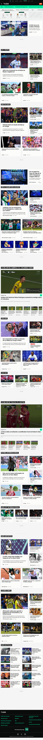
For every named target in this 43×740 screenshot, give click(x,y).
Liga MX (4, 78)
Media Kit (17, 718)
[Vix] (40, 4)
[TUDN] (6, 3)
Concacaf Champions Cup (33, 133)
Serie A (24, 100)
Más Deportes (33, 565)
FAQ (15, 720)
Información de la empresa (6, 720)
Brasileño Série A (33, 605)
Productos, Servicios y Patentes (35, 719)
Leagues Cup (32, 347)
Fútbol (3, 100)
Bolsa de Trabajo (4, 725)
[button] (21, 281)
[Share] (41, 295)
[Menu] (1, 4)
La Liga (4, 132)
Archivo (30, 722)
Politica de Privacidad (5, 716)
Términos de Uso (4, 718)
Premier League (33, 119)
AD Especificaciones (19, 716)
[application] (21, 281)
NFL (3, 564)
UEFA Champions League (7, 215)
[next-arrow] (42, 247)
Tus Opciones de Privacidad (34, 724)
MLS (3, 481)
